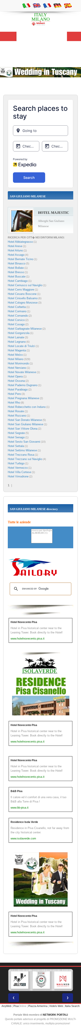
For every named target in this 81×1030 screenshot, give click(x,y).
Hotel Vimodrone (18, 476)
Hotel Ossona (16, 380)
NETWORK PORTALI (55, 1014)
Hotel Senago (16, 437)
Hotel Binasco (16, 263)
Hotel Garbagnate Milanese (25, 328)
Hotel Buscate (16, 276)
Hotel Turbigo (16, 463)
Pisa (16, 1006)
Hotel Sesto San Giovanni (24, 441)
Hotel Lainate (16, 337)
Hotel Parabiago (18, 389)
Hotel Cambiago (18, 280)
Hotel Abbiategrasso (20, 241)
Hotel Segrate (16, 433)
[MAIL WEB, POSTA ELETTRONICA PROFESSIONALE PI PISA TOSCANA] (62, 980)
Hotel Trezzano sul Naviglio (25, 459)
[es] (68, 5)
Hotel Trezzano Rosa (21, 454)
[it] (26, 5)
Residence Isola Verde (24, 822)
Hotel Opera (15, 376)
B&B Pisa (16, 791)
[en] (36, 5)
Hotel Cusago (16, 324)
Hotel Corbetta (17, 307)
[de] (57, 5)
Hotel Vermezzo (18, 467)
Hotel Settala (16, 446)
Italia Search (72, 1006)
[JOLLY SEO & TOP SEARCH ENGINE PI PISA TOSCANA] (19, 980)
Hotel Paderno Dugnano (22, 385)
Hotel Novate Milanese (22, 372)
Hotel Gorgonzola (18, 333)
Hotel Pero (14, 393)
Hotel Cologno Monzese (23, 302)
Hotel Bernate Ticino (20, 259)
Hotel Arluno (15, 250)
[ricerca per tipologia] (41, 530)
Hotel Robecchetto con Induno (27, 407)
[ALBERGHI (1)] (41, 533)
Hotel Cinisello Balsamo (23, 298)
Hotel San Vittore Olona (22, 428)
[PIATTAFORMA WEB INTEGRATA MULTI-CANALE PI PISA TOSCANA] (41, 980)
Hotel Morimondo (18, 363)
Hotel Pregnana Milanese (23, 398)
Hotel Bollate (16, 267)
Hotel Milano (15, 359)
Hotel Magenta (17, 350)
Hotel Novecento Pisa (24, 622)
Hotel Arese (15, 246)
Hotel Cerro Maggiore (21, 289)
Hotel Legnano (17, 341)
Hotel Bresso (16, 272)
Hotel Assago (16, 254)
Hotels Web (56, 1006)
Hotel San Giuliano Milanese (25, 424)
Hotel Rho (14, 402)
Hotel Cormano (17, 311)
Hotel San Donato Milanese (25, 420)
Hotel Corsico (16, 320)
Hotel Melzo (15, 354)
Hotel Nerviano (17, 367)
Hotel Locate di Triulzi (21, 346)
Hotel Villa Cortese (19, 472)
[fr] (47, 5)
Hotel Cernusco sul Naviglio (25, 285)
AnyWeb (6, 1006)
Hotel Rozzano (17, 415)
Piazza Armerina (38, 1006)
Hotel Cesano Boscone (22, 294)
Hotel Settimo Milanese (22, 450)
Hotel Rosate (16, 411)
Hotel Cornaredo (18, 315)
